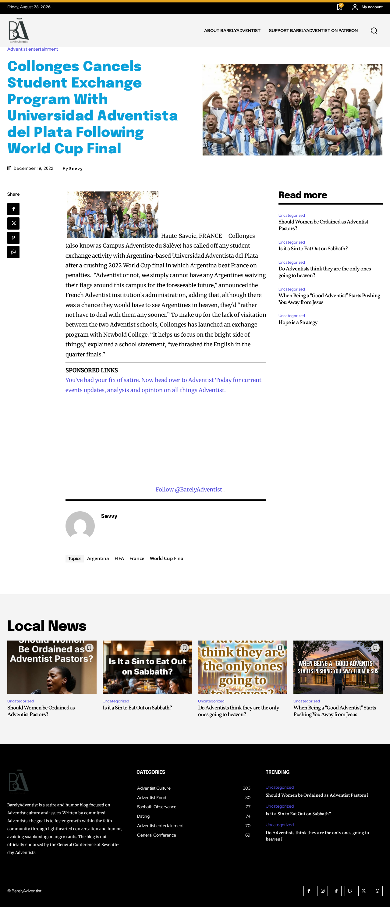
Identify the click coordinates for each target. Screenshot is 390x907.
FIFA (119, 558)
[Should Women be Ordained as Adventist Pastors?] (52, 667)
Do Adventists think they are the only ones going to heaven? (324, 272)
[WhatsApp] (13, 252)
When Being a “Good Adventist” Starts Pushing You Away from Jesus (329, 299)
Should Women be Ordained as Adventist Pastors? (323, 225)
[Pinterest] (13, 238)
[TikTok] (336, 891)
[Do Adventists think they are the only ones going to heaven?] (242, 667)
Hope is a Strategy (297, 323)
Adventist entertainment (32, 49)
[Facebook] (13, 209)
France (136, 558)
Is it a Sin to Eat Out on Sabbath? (313, 249)
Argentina (98, 558)
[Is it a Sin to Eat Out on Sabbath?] (147, 667)
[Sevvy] (80, 526)
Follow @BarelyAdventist (189, 489)
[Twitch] (350, 891)
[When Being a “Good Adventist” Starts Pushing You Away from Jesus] (338, 667)
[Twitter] (13, 223)
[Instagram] (322, 891)
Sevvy (76, 168)
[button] (374, 30)
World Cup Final (167, 558)
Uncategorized (291, 215)
